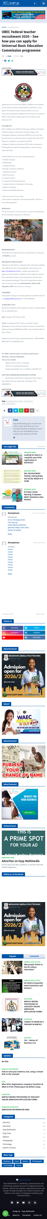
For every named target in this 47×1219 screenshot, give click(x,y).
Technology (24, 1144)
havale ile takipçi (14, 530)
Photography (24, 1141)
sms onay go (12, 522)
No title (5, 1061)
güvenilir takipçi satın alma (18, 528)
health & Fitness (24, 1148)
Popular (12, 956)
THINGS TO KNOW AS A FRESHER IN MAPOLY (34, 1023)
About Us (16, 1215)
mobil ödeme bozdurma (17, 525)
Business (24, 1122)
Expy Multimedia (24, 1130)
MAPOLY (24, 1137)
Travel (18, 1165)
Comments (34, 956)
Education (24, 1126)
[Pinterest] (26, 410)
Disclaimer (26, 1215)
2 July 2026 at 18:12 (39, 543)
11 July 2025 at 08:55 (38, 513)
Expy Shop (24, 1133)
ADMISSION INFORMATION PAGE (15, 1109)
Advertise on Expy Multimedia (21, 861)
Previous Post (8, 614)
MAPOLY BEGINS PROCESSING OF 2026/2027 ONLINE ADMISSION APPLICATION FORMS (33, 1006)
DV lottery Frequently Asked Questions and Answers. (33, 985)
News (20, 401)
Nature (25, 1161)
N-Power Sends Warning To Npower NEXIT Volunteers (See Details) (34, 496)
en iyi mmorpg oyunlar (16, 520)
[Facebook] (5, 61)
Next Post (40, 614)
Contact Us (38, 1215)
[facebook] (14, 438)
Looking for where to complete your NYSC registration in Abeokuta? (33, 459)
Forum (10, 549)
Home (4, 27)
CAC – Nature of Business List (31, 1041)
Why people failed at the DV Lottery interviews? (33, 967)
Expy (15, 419)
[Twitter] (9, 61)
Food (17, 1161)
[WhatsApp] (12, 61)
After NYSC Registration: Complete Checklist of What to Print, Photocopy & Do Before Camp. (22, 1085)
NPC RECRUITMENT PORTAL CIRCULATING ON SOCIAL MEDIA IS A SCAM (33, 477)
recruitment (28, 401)
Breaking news (13, 27)
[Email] (32, 410)
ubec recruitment (8, 404)
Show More (41, 446)
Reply (10, 534)
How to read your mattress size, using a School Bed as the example (22, 1072)
